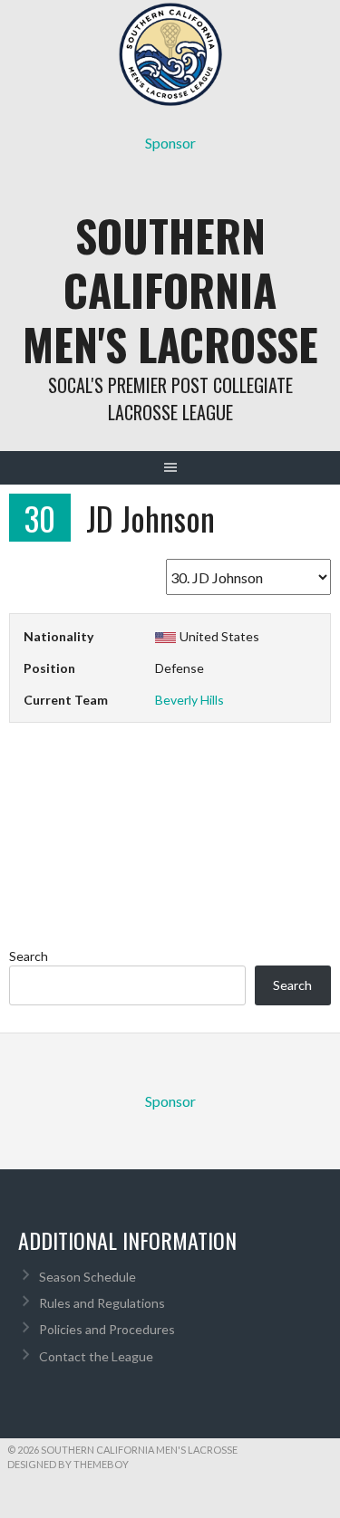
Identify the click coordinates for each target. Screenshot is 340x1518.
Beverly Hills (189, 699)
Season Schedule (87, 1276)
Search (28, 956)
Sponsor (170, 142)
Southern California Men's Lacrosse (170, 289)
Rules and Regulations (102, 1303)
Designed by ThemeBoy (68, 1464)
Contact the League (96, 1356)
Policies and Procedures (107, 1329)
